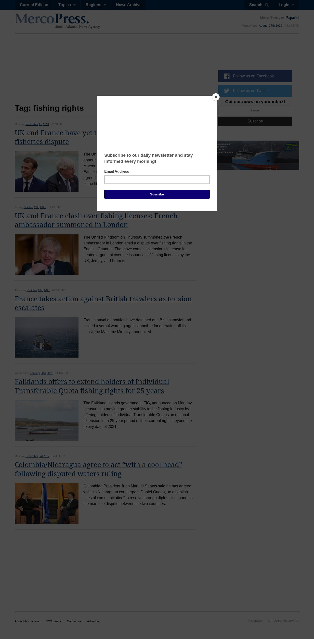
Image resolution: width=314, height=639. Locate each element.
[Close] (216, 97)
